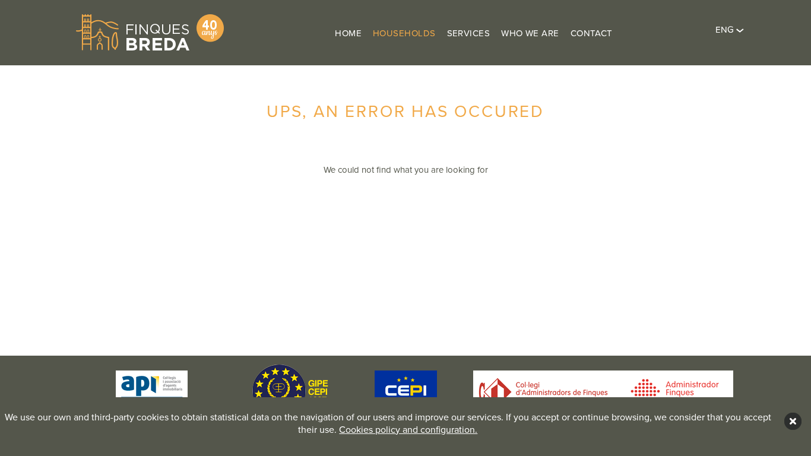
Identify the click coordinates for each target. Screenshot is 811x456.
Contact (592, 33)
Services (468, 33)
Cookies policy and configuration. (408, 430)
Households (404, 33)
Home (348, 33)
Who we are (530, 33)
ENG (725, 29)
